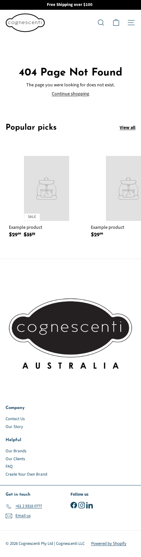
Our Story (14, 427)
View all (127, 128)
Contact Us (15, 419)
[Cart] (116, 22)
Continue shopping (70, 94)
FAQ (9, 466)
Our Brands (16, 451)
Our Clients (15, 459)
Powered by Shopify (108, 543)
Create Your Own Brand (26, 474)
